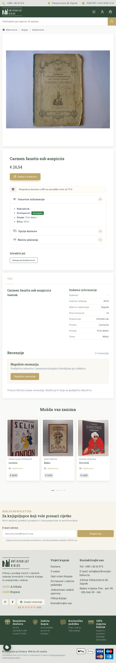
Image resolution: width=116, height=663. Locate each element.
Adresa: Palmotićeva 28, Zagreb (94, 581)
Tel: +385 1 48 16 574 (91, 566)
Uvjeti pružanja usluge (11, 658)
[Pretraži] (112, 21)
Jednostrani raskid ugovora (62, 591)
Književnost (38, 29)
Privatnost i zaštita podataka (62, 582)
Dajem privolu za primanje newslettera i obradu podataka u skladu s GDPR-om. (41, 540)
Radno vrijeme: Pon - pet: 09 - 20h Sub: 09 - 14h (96, 590)
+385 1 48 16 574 (15, 3)
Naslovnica (11, 29)
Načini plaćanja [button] (28, 239)
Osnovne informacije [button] (31, 199)
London (13, 462)
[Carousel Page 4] (61, 490)
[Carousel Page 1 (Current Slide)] (52, 490)
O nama (55, 571)
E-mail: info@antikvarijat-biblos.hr (95, 573)
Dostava (55, 566)
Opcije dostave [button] (27, 231)
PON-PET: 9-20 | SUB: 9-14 (100, 3)
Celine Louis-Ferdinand (20, 459)
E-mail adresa (10, 527)
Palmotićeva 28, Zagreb (64, 3)
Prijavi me (96, 533)
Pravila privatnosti (57, 655)
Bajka (47, 462)
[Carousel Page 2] (56, 490)
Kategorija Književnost (23, 260)
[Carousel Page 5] (64, 490)
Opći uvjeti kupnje (61, 576)
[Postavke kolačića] (7, 647)
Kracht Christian (87, 459)
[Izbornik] (94, 12)
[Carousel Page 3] (59, 490)
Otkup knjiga (58, 598)
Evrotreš (84, 462)
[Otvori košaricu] (110, 12)
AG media (41, 651)
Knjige (24, 29)
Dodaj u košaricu (27, 176)
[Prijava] (102, 12)
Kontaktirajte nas (61, 603)
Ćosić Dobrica (50, 459)
